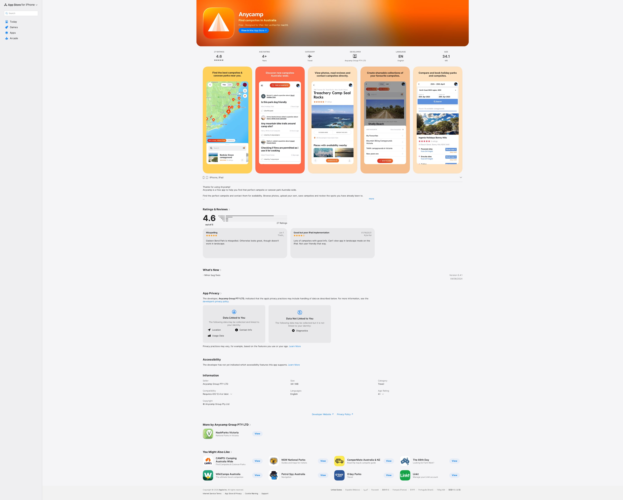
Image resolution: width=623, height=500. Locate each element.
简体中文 (385, 490)
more (371, 198)
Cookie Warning (251, 493)
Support (265, 493)
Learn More (295, 346)
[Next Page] (465, 468)
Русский (375, 490)
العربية (365, 490)
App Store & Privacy (233, 493)
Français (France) (400, 490)
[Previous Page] (199, 468)
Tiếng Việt (441, 490)
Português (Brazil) (425, 490)
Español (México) (352, 490)
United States (336, 490)
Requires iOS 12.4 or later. (216, 394)
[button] (21, 21)
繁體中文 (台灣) (454, 490)
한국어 (412, 490)
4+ (379, 394)
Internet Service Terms (212, 493)
